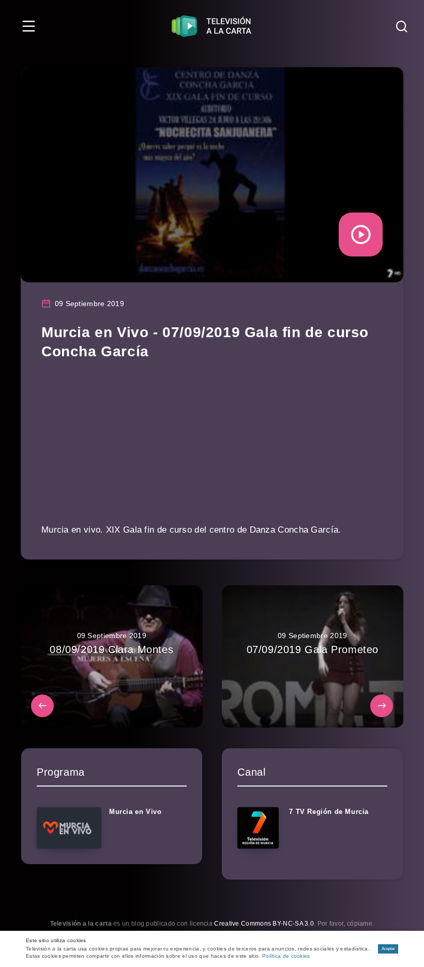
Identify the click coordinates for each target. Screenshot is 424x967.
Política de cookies (286, 956)
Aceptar (388, 948)
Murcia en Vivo (135, 811)
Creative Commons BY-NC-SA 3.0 (264, 923)
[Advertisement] (212, 448)
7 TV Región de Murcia (329, 811)
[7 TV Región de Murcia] (258, 828)
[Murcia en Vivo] (69, 828)
